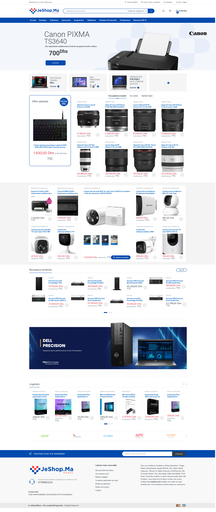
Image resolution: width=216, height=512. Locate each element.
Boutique (169, 2)
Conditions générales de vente (106, 480)
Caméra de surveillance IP (39, 226)
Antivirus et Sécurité (39, 391)
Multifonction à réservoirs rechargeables (39, 188)
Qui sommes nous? (102, 474)
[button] (105, 312)
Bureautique (126, 391)
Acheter (55, 63)
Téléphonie (91, 20)
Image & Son (79, 20)
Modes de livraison (102, 487)
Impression (66, 20)
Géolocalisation (132, 2)
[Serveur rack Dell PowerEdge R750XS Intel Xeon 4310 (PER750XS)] (117, 301)
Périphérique (125, 20)
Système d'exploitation (107, 391)
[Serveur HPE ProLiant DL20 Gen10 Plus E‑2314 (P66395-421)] (156, 297)
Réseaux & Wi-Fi (140, 20)
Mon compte (182, 2)
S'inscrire (179, 454)
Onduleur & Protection (108, 20)
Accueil (33, 20)
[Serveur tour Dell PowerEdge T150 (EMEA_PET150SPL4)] (39, 283)
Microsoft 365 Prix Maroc (104, 470)
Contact (98, 490)
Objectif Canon (82, 102)
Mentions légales (101, 477)
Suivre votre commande (152, 2)
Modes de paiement (102, 484)
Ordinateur (54, 20)
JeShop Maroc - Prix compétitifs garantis (46, 505)
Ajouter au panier (97, 135)
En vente (134, 96)
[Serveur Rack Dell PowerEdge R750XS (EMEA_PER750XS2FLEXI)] (78, 283)
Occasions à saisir (117, 96)
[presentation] (186, 436)
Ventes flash (147, 96)
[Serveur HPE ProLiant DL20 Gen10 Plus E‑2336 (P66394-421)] (78, 297)
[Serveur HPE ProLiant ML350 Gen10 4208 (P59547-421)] (117, 283)
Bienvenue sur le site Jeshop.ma (40, 2)
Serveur (51, 278)
